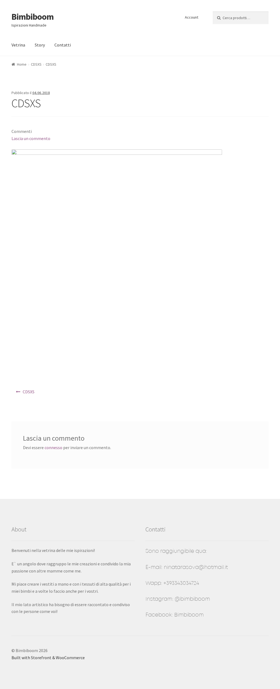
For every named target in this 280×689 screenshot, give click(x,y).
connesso (53, 447)
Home (22, 64)
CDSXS (36, 64)
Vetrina (18, 45)
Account (191, 17)
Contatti (62, 45)
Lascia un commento (30, 138)
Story (40, 45)
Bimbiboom (32, 16)
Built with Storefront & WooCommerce (48, 657)
